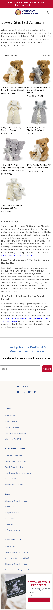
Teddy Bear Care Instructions (18, 473)
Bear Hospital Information (16, 552)
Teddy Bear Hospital (14, 467)
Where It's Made (12, 479)
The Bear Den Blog (13, 427)
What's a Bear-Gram (14, 485)
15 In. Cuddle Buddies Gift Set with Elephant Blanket (39, 90)
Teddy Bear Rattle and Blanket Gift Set (12, 206)
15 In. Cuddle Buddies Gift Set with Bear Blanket (39, 166)
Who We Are (10, 416)
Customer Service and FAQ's (18, 558)
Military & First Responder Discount (21, 570)
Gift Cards (9, 518)
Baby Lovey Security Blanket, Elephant (37, 128)
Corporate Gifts (12, 512)
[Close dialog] (50, 575)
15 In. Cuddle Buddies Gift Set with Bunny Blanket (13, 88)
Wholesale (9, 507)
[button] (43, 12)
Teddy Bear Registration (16, 461)
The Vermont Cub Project (16, 433)
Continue (39, 600)
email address (32, 593)
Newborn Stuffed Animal (30, 33)
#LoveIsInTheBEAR (13, 439)
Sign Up (47, 368)
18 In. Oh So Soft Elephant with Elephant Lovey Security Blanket (12, 167)
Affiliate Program (12, 530)
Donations (10, 524)
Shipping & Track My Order (17, 501)
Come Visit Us (11, 422)
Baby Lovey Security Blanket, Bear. (18, 255)
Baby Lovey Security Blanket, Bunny (11, 128)
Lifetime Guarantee (13, 455)
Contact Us (10, 546)
